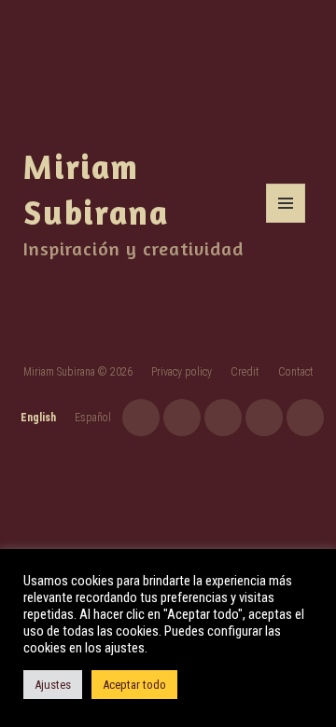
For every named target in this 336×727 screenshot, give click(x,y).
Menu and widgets (286, 222)
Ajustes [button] (53, 685)
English (38, 417)
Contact (296, 371)
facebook (223, 417)
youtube (182, 417)
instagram (141, 417)
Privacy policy (181, 371)
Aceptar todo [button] (134, 685)
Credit (245, 371)
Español (93, 417)
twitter (264, 417)
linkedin (305, 417)
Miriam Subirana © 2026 (78, 371)
